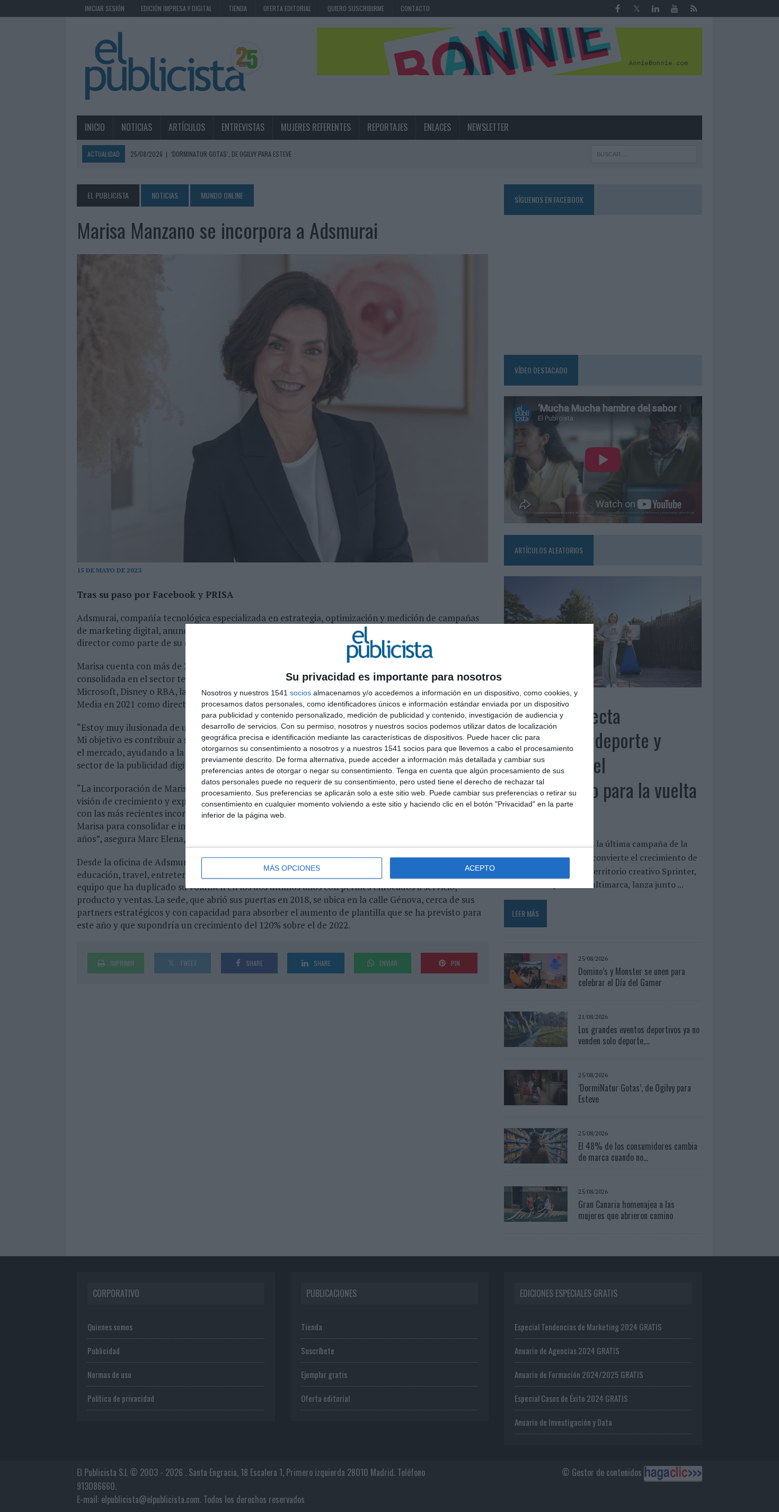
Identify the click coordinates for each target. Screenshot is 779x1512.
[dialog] (389, 756)
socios (300, 692)
